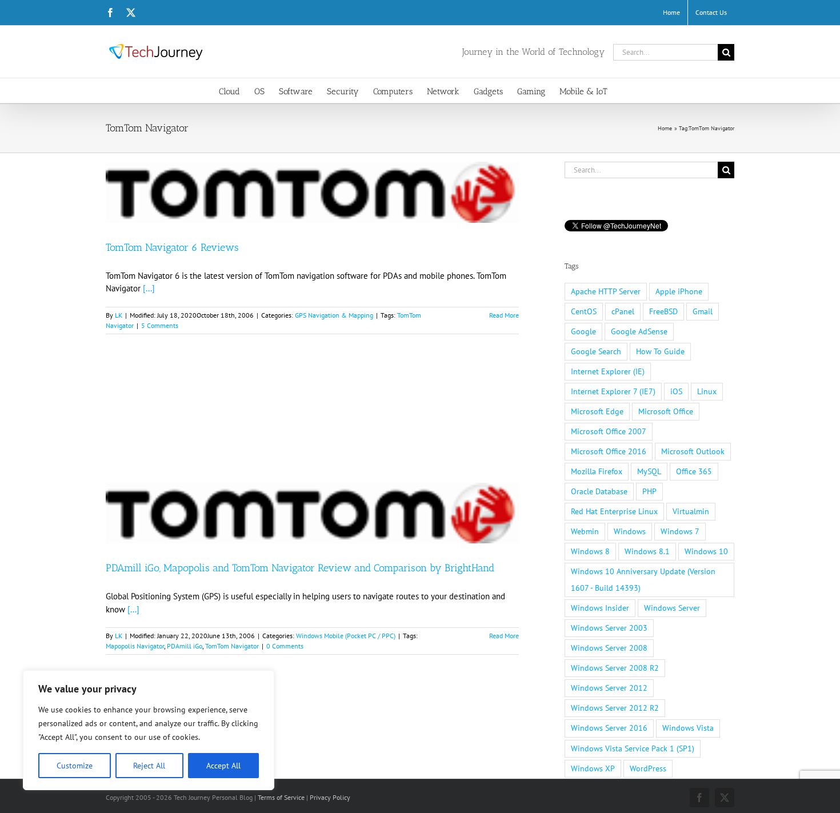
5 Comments (159, 325)
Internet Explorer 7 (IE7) (613, 391)
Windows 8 (590, 551)
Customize (75, 765)
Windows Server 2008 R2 (615, 668)
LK (118, 315)
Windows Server (672, 608)
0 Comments (284, 646)
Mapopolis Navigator (135, 646)
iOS (676, 391)
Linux (707, 391)
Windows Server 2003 (609, 628)
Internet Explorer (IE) (608, 371)
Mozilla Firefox (596, 471)
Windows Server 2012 (609, 688)
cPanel (622, 311)
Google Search (596, 351)
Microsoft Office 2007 (608, 431)
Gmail (703, 311)
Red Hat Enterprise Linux (614, 511)
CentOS (584, 311)
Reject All (149, 765)
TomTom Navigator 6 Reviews (172, 247)
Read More (504, 315)
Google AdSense (639, 331)
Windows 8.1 (647, 551)
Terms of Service (281, 797)
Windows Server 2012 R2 (615, 708)
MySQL (649, 471)
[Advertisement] (312, 424)
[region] (148, 730)
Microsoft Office (665, 411)
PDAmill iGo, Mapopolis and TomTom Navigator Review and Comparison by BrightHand (300, 568)
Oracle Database (599, 491)
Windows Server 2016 (609, 728)
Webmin (585, 531)
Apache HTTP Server (606, 291)
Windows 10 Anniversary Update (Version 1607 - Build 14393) (643, 579)
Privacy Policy (330, 797)
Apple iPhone (678, 291)
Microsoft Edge (597, 411)
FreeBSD (663, 311)
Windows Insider (600, 608)
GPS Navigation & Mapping (334, 315)
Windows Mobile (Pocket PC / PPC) (345, 635)
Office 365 (694, 471)
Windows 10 (706, 551)
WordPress (648, 768)
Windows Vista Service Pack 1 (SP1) (632, 748)
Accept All (223, 765)
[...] (149, 288)
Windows (630, 531)
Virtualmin (691, 511)
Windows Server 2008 (609, 648)
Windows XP (593, 768)
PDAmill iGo (184, 646)
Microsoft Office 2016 (608, 451)
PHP (649, 491)
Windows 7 (680, 531)
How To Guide (660, 351)
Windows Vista (688, 728)
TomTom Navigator (232, 646)
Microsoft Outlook (693, 451)
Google (583, 331)
